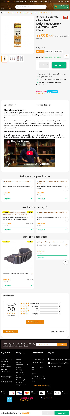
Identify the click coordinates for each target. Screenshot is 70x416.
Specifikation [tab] (10, 105)
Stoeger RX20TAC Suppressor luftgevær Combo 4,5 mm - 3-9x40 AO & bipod (15, 218)
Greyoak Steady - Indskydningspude (48, 245)
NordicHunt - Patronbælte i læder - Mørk (16, 273)
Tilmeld (62, 344)
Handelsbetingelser (22, 365)
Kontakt (18, 367)
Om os (18, 362)
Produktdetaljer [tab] (43, 105)
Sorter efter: (54, 332)
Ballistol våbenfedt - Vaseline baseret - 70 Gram (50, 187)
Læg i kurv (58, 65)
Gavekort (19, 377)
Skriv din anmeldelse (35, 322)
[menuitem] (4, 60)
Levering (19, 370)
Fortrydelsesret (21, 385)
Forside (18, 360)
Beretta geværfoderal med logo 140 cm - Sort (50, 218)
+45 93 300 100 (39, 360)
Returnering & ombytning (41, 386)
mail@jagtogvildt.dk (38, 376)
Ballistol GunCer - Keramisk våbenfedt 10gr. (16, 186)
